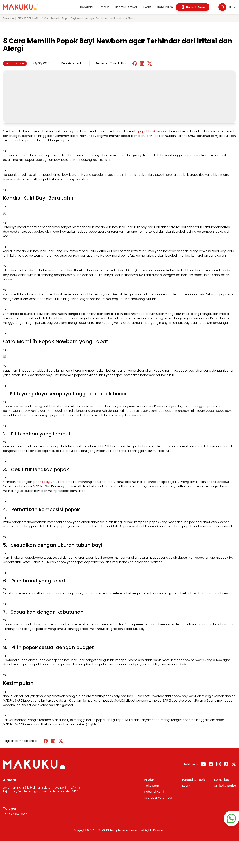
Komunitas (165, 7)
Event (147, 7)
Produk (104, 7)
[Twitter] (233, 764)
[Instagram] (218, 764)
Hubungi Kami (154, 791)
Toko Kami (151, 785)
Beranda (86, 7)
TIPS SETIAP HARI (28, 18)
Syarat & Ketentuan (158, 797)
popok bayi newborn (153, 131)
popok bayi (41, 482)
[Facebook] (211, 764)
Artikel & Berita (225, 785)
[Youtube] (203, 764)
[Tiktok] (226, 764)
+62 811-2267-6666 (15, 814)
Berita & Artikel (126, 7)
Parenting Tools (193, 780)
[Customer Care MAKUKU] (231, 818)
